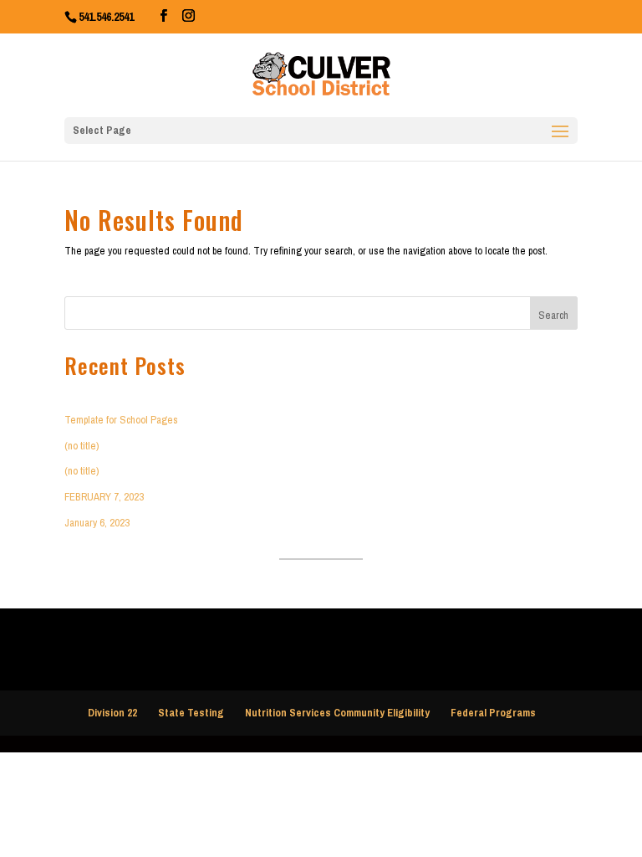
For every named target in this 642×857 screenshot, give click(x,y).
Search (553, 315)
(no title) (81, 445)
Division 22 (112, 712)
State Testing (191, 712)
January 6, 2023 (97, 522)
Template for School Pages (121, 419)
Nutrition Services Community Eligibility (337, 712)
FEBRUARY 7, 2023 (104, 496)
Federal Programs (493, 712)
